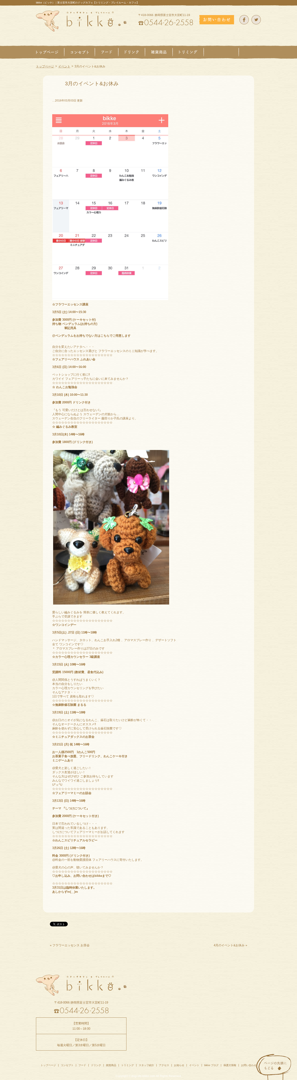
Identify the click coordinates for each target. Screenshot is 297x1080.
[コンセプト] (80, 52)
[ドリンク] (132, 52)
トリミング (127, 1065)
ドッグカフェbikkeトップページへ (81, 21)
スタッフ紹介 (146, 1065)
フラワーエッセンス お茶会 (71, 945)
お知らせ (179, 1065)
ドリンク (96, 1065)
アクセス (164, 1065)
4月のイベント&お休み (229, 945)
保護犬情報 (229, 1065)
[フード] (106, 52)
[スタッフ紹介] (221, 52)
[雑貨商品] (158, 52)
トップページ (45, 66)
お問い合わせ (248, 1065)
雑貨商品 (111, 1065)
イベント (64, 66)
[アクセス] (250, 52)
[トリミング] (188, 52)
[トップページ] (50, 52)
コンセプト (67, 1065)
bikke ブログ (211, 1065)
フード (82, 1065)
